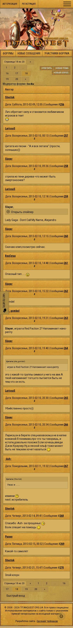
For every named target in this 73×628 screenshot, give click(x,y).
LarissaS (10, 128)
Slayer (8, 158)
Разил (8, 536)
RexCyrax (10, 255)
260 (66, 236)
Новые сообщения (29, 53)
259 (66, 196)
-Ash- (8, 458)
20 (16, 79)
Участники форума (56, 53)
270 (62, 567)
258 (66, 166)
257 (66, 135)
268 (62, 515)
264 (66, 348)
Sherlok (9, 97)
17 (16, 73)
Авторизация (10, 4)
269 (62, 543)
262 (66, 291)
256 (62, 104)
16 (7, 73)
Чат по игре (3, 300)
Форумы (8, 53)
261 (66, 263)
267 (66, 466)
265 (66, 397)
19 (7, 79)
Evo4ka (30, 84)
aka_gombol (12, 310)
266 (66, 424)
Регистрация (29, 4)
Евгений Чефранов (47, 621)
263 (66, 318)
